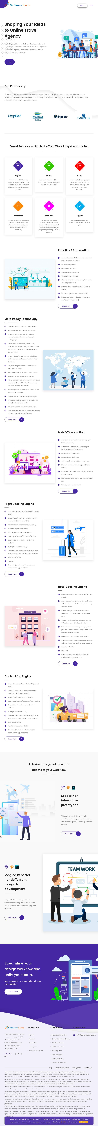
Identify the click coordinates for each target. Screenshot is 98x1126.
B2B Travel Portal (57, 1043)
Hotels (49, 175)
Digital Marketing (57, 1059)
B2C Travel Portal (58, 1047)
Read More (66, 306)
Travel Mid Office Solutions (61, 1039)
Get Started (13, 991)
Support (79, 215)
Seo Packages (57, 1055)
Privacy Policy (33, 1047)
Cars (79, 175)
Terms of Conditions (36, 1051)
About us (32, 1039)
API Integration (57, 1051)
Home (31, 1035)
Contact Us (33, 1043)
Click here (64, 1122)
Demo (82, 6)
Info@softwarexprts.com (86, 1035)
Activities (49, 215)
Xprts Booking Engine (59, 1035)
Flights (18, 175)
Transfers (18, 215)
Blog (50, 1068)
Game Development (59, 1062)
